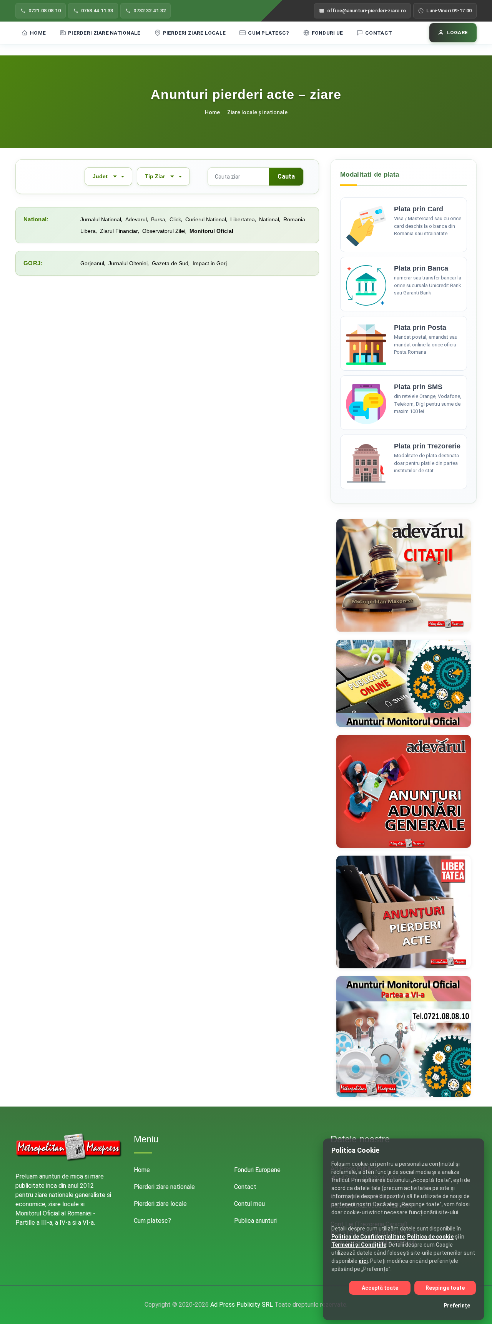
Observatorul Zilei (163, 231)
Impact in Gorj (210, 263)
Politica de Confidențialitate (368, 1237)
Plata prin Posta (420, 327)
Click (175, 219)
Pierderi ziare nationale (104, 33)
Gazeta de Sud (170, 263)
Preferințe (457, 1305)
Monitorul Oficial (211, 231)
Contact (378, 33)
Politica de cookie (430, 1237)
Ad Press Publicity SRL (241, 1304)
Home (38, 33)
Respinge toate (445, 1288)
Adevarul (136, 219)
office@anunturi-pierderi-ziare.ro (366, 10)
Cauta (286, 176)
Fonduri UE (327, 33)
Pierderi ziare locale (194, 33)
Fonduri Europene (257, 1170)
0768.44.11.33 (97, 10)
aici (363, 1261)
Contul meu (249, 1203)
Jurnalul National (100, 219)
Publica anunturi (255, 1220)
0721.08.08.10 (44, 10)
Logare (457, 32)
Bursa (158, 219)
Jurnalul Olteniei (128, 263)
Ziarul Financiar (119, 231)
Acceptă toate (380, 1288)
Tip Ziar (155, 176)
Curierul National (205, 219)
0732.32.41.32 (149, 10)
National (269, 219)
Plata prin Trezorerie (427, 446)
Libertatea (242, 219)
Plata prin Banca (421, 268)
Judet (100, 176)
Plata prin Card (418, 209)
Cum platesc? (268, 33)
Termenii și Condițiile (358, 1245)
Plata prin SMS (418, 387)
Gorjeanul (92, 263)
